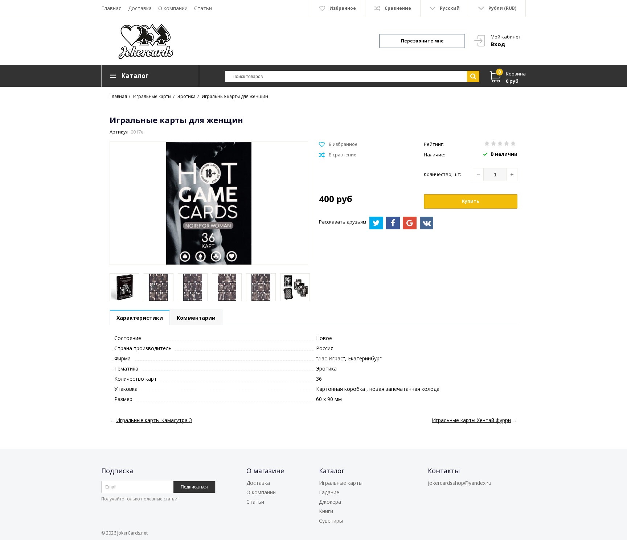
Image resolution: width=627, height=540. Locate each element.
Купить (470, 201)
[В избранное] (338, 144)
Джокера (330, 501)
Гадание (329, 492)
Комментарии (196, 317)
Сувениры (331, 520)
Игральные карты (340, 482)
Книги (326, 511)
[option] (124, 287)
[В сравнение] (337, 155)
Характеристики (139, 317)
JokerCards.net (132, 533)
